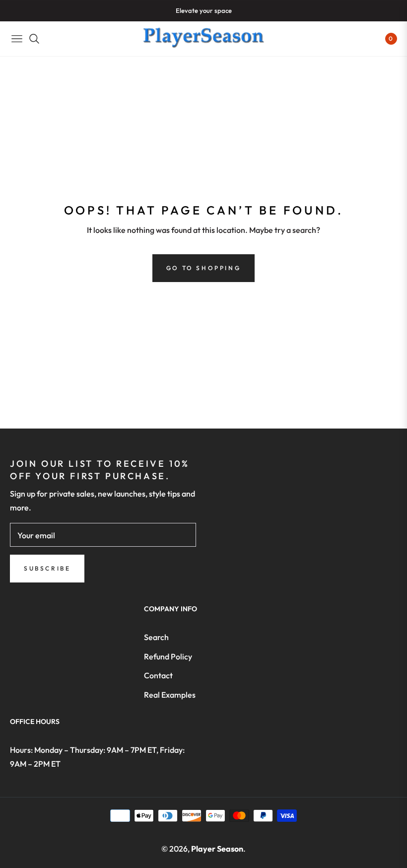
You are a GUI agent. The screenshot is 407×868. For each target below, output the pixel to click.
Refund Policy (168, 656)
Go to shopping (203, 268)
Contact (158, 675)
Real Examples (170, 695)
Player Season (217, 849)
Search (156, 637)
